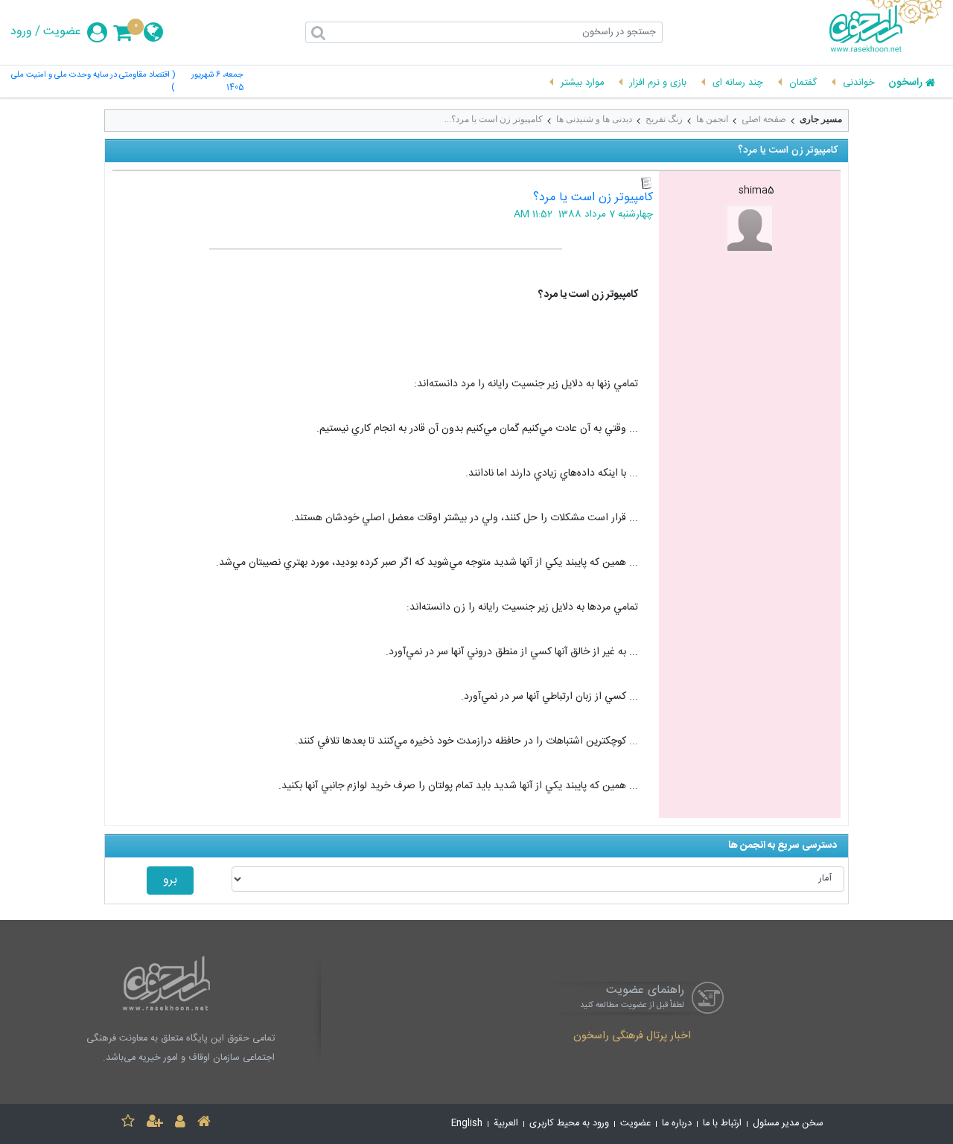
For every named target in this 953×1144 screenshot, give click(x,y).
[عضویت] (155, 1123)
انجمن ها (712, 119)
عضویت (62, 32)
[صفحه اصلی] (204, 1123)
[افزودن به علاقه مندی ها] (128, 1123)
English (466, 1123)
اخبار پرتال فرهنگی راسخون (632, 1037)
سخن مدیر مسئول (788, 1123)
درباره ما (677, 1123)
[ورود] (180, 1123)
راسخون (905, 83)
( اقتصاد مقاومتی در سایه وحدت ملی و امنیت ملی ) (92, 82)
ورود (21, 32)
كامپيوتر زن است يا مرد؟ (593, 198)
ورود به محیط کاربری (569, 1123)
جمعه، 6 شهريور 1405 (217, 82)
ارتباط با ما (722, 1123)
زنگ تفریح (664, 119)
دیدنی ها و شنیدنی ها (594, 119)
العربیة (506, 1123)
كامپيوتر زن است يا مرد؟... (493, 119)
